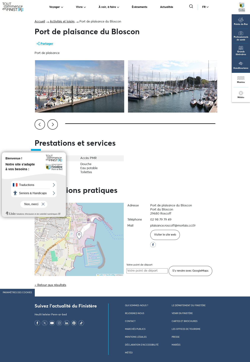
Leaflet (101, 275)
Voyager (54, 7)
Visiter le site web (165, 234)
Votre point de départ (139, 265)
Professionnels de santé (241, 38)
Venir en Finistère (182, 313)
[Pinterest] (74, 323)
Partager (46, 43)
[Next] (52, 123)
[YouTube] (52, 323)
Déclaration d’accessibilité (141, 345)
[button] (79, 235)
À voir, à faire (107, 7)
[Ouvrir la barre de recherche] (191, 6)
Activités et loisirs (62, 21)
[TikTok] (81, 323)
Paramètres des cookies (17, 293)
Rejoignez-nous (134, 313)
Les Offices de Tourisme (186, 329)
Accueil (40, 21)
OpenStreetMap (110, 275)
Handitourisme (240, 68)
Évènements (139, 7)
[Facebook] (37, 323)
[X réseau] (44, 323)
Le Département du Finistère (189, 306)
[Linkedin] (66, 323)
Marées (241, 82)
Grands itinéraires (241, 53)
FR (204, 7)
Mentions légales (136, 337)
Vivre (79, 7)
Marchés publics (135, 329)
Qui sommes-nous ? (136, 306)
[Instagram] (59, 323)
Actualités (166, 7)
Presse (176, 337)
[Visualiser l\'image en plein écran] (79, 86)
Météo (241, 97)
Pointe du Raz (241, 24)
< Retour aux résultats (50, 285)
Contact (130, 321)
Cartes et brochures (184, 321)
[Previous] (39, 123)
